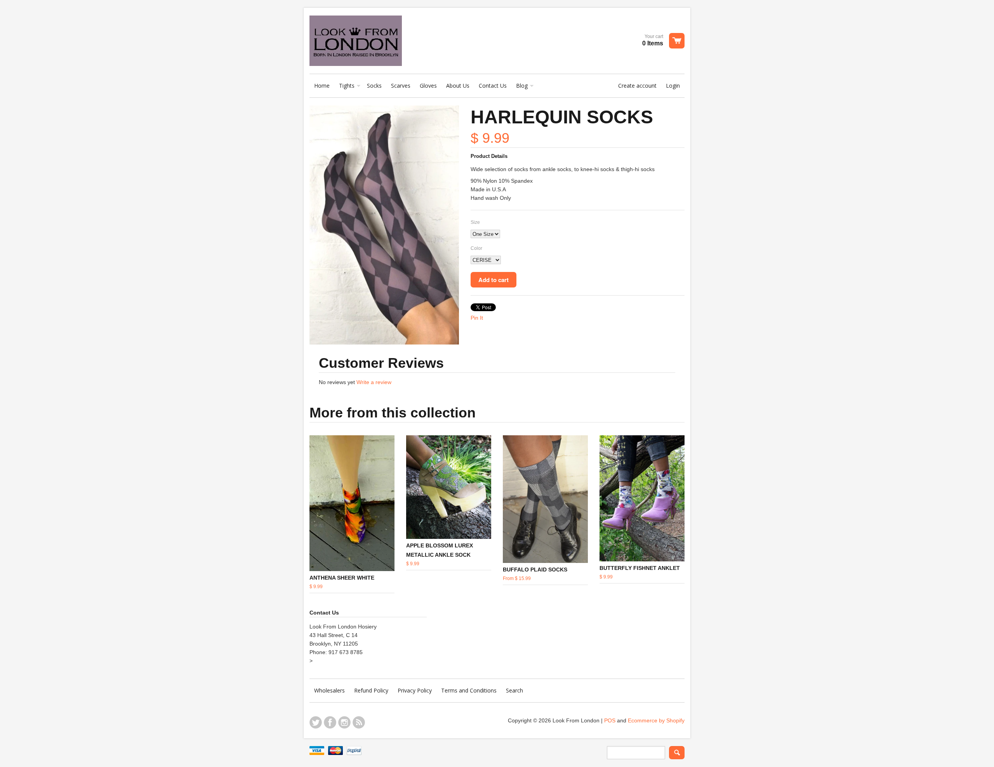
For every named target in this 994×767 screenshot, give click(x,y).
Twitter (315, 722)
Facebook (330, 722)
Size (475, 222)
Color (476, 248)
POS (609, 720)
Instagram (344, 722)
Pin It (477, 318)
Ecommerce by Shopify (656, 720)
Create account (637, 85)
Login (673, 85)
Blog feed (359, 722)
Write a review (373, 382)
